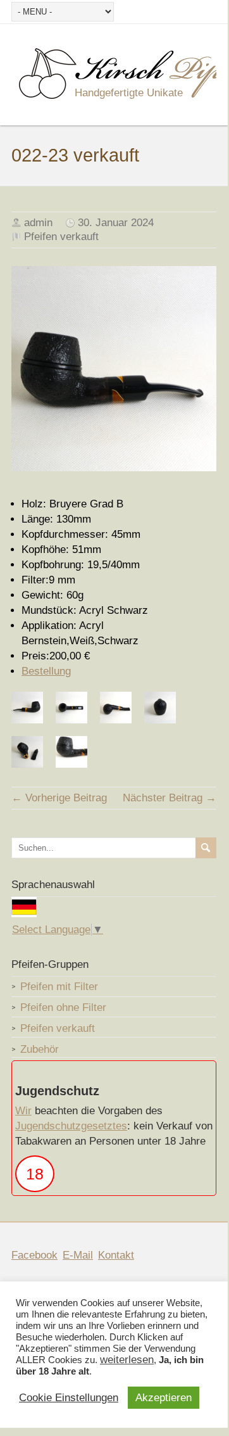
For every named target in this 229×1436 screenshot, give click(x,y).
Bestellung (46, 671)
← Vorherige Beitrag (59, 798)
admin (38, 223)
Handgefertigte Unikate (129, 93)
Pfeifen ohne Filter (63, 1007)
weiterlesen (127, 1360)
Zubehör (39, 1049)
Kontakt (116, 1255)
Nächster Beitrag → (169, 798)
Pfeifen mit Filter (59, 987)
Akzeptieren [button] (163, 1398)
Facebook (34, 1255)
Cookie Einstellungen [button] (68, 1398)
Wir (23, 1111)
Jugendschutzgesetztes (71, 1126)
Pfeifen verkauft (61, 237)
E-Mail (78, 1255)
